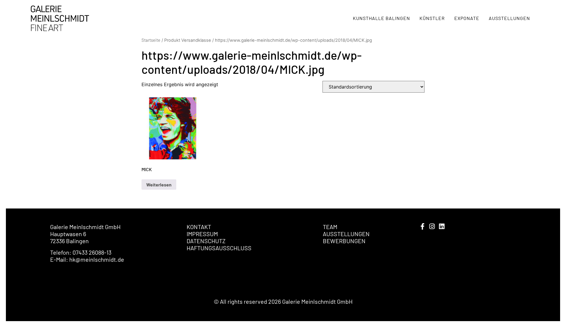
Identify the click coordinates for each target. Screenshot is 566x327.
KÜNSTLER (432, 18)
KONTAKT (199, 226)
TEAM (330, 226)
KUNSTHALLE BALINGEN (381, 18)
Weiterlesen (159, 184)
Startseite (151, 40)
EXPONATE (466, 18)
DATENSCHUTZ (206, 240)
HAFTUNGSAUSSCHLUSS (219, 247)
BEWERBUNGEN (344, 240)
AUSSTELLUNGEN (509, 18)
